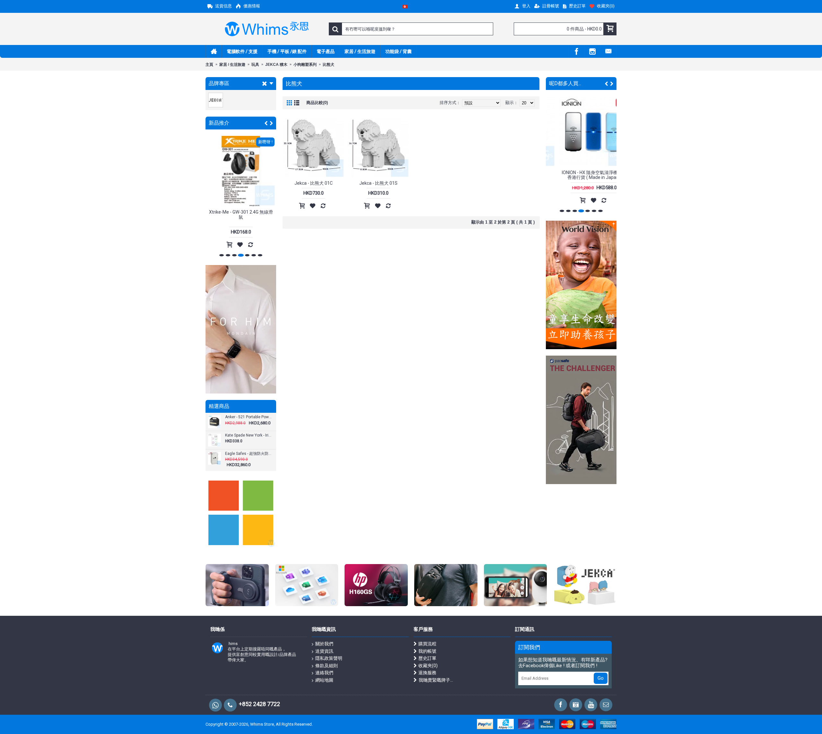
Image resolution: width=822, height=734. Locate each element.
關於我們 (324, 643)
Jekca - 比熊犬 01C (313, 183)
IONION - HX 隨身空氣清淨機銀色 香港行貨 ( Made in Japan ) (581, 175)
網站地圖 (324, 680)
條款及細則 (326, 665)
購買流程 (427, 643)
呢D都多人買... (565, 83)
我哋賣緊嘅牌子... (436, 680)
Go (601, 678)
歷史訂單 (427, 658)
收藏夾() (428, 665)
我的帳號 (427, 651)
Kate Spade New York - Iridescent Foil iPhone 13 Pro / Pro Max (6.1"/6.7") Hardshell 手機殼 (248, 435)
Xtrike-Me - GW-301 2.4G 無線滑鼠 (241, 214)
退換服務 (427, 672)
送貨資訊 (324, 651)
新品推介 (219, 123)
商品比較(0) (317, 102)
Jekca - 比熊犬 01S (378, 183)
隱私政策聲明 (328, 658)
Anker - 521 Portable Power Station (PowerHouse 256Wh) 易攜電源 (248, 417)
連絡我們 (324, 672)
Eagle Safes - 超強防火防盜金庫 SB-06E (248, 454)
